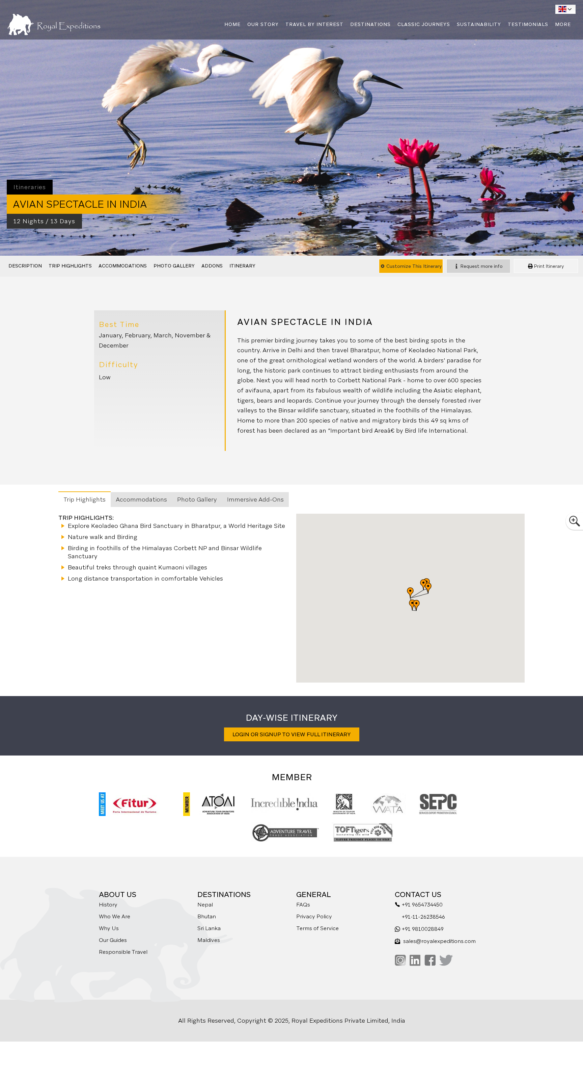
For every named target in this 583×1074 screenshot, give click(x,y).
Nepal (205, 904)
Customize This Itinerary (413, 266)
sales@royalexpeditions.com (439, 941)
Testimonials (528, 24)
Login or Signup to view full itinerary (291, 734)
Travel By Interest (314, 24)
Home (232, 24)
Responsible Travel (123, 951)
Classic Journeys (423, 24)
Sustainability (479, 24)
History (108, 904)
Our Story (263, 24)
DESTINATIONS (370, 24)
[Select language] (565, 9)
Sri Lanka (209, 928)
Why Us (109, 928)
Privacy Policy (314, 916)
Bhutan (206, 916)
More (563, 24)
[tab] (84, 499)
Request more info (481, 266)
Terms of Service (317, 928)
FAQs (303, 904)
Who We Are (114, 916)
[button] (410, 592)
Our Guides (113, 940)
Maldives (208, 940)
